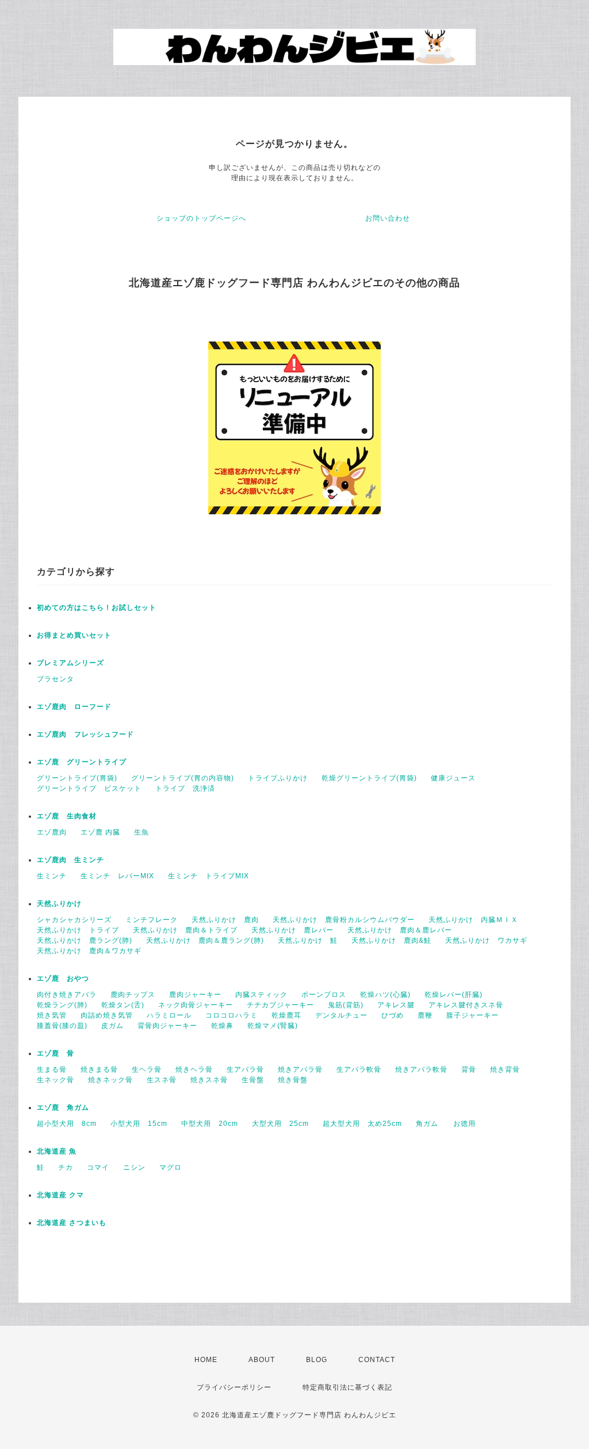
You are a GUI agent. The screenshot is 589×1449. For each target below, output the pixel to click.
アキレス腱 (396, 1005)
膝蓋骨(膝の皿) (62, 1026)
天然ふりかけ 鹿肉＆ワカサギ (89, 951)
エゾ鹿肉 (52, 832)
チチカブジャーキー (280, 1005)
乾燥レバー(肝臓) (453, 995)
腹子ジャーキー (472, 1015)
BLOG (316, 1360)
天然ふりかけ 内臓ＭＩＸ (473, 920)
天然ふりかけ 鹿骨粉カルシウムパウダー (344, 920)
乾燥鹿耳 (286, 1015)
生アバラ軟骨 (358, 1069)
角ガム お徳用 (446, 1124)
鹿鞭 (425, 1015)
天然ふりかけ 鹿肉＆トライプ (185, 930)
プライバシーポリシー (234, 1387)
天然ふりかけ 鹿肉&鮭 (391, 940)
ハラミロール (169, 1015)
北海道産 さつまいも (71, 1223)
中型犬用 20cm (209, 1124)
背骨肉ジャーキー (167, 1026)
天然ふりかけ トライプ (78, 930)
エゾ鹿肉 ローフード (74, 707)
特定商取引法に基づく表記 (347, 1387)
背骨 (468, 1069)
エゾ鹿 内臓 (100, 832)
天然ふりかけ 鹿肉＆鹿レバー (399, 930)
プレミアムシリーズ (70, 663)
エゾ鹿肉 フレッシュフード (85, 734)
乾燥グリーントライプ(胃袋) (369, 778)
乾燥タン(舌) (122, 1005)
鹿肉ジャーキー (195, 995)
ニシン (134, 1167)
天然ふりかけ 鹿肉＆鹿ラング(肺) (205, 940)
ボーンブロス (323, 995)
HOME (205, 1360)
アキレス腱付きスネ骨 (466, 1005)
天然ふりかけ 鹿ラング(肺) (84, 940)
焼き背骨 (505, 1069)
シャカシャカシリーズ (74, 920)
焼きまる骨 (99, 1069)
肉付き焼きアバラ (67, 995)
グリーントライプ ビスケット (89, 788)
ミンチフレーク (151, 920)
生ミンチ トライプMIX (208, 876)
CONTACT (376, 1360)
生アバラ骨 (245, 1069)
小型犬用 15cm (138, 1124)
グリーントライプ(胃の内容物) (182, 778)
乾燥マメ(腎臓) (272, 1026)
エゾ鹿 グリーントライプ (82, 762)
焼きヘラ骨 (194, 1069)
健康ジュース (453, 778)
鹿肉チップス (132, 995)
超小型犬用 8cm (67, 1124)
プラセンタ (55, 679)
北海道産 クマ (60, 1195)
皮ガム (112, 1026)
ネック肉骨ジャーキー (195, 1005)
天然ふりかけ (59, 904)
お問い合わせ (387, 218)
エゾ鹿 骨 (55, 1053)
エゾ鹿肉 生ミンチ (70, 860)
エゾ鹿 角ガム (63, 1107)
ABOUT (261, 1360)
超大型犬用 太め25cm (362, 1124)
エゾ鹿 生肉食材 (67, 816)
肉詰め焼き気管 (107, 1015)
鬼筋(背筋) (346, 1005)
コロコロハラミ (231, 1015)
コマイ (98, 1167)
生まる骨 (52, 1069)
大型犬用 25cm (280, 1124)
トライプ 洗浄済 (185, 788)
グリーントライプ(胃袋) (77, 778)
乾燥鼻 (222, 1026)
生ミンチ (52, 876)
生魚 (141, 832)
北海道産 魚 (57, 1151)
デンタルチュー (341, 1015)
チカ (65, 1167)
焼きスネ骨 (209, 1080)
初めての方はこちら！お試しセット (100, 608)
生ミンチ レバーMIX (117, 876)
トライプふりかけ (278, 778)
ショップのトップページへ (201, 218)
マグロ (170, 1167)
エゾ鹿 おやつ (63, 978)
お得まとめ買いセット (74, 635)
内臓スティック (261, 995)
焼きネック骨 (110, 1080)
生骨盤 (253, 1080)
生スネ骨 (162, 1080)
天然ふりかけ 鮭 (308, 940)
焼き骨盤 (293, 1080)
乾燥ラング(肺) (62, 1005)
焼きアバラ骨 (300, 1069)
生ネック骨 (55, 1080)
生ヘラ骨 (147, 1069)
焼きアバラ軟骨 (421, 1069)
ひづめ (392, 1015)
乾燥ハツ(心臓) (385, 995)
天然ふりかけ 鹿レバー (292, 930)
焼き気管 (52, 1015)
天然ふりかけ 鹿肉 (225, 920)
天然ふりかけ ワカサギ (486, 940)
